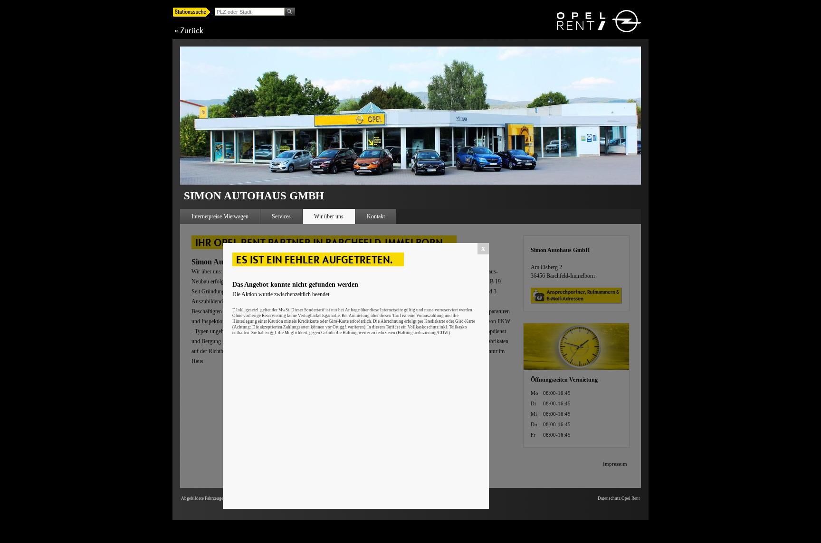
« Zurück (188, 30)
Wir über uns (329, 216)
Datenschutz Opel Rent (619, 498)
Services (281, 216)
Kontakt (376, 216)
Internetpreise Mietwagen (219, 216)
